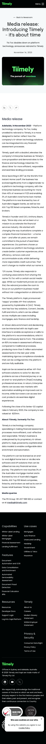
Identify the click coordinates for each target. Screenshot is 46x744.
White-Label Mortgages (7, 537)
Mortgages (28, 531)
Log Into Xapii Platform (11, 619)
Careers (27, 611)
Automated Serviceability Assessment (7, 577)
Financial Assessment (11, 542)
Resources (6, 607)
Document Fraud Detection (9, 586)
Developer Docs (8, 611)
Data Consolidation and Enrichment (10, 569)
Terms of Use (29, 651)
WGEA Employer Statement (31, 623)
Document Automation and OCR (11, 562)
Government (29, 547)
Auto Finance (29, 535)
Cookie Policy (24, 728)
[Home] (7, 3)
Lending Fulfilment (10, 546)
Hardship (27, 543)
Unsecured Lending (32, 539)
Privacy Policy (30, 647)
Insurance (28, 555)
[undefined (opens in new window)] (5, 682)
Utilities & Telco (30, 551)
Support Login (8, 615)
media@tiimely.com (17, 502)
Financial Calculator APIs (10, 593)
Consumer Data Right (33, 643)
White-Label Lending (11, 531)
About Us (28, 607)
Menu (38, 3)
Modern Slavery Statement (30, 616)
